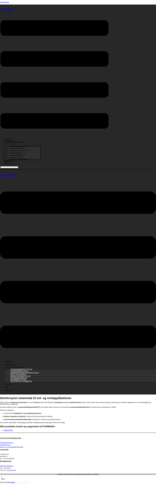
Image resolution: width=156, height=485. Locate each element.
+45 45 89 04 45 (11, 470)
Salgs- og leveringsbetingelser (11, 447)
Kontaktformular (6, 466)
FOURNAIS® (6, 9)
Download (9, 161)
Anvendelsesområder (14, 142)
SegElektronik (4, 2)
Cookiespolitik (5, 445)
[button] (54, 74)
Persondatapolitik (6, 442)
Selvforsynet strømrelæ (18, 159)
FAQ (6, 387)
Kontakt (8, 164)
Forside (8, 361)
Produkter (9, 364)
